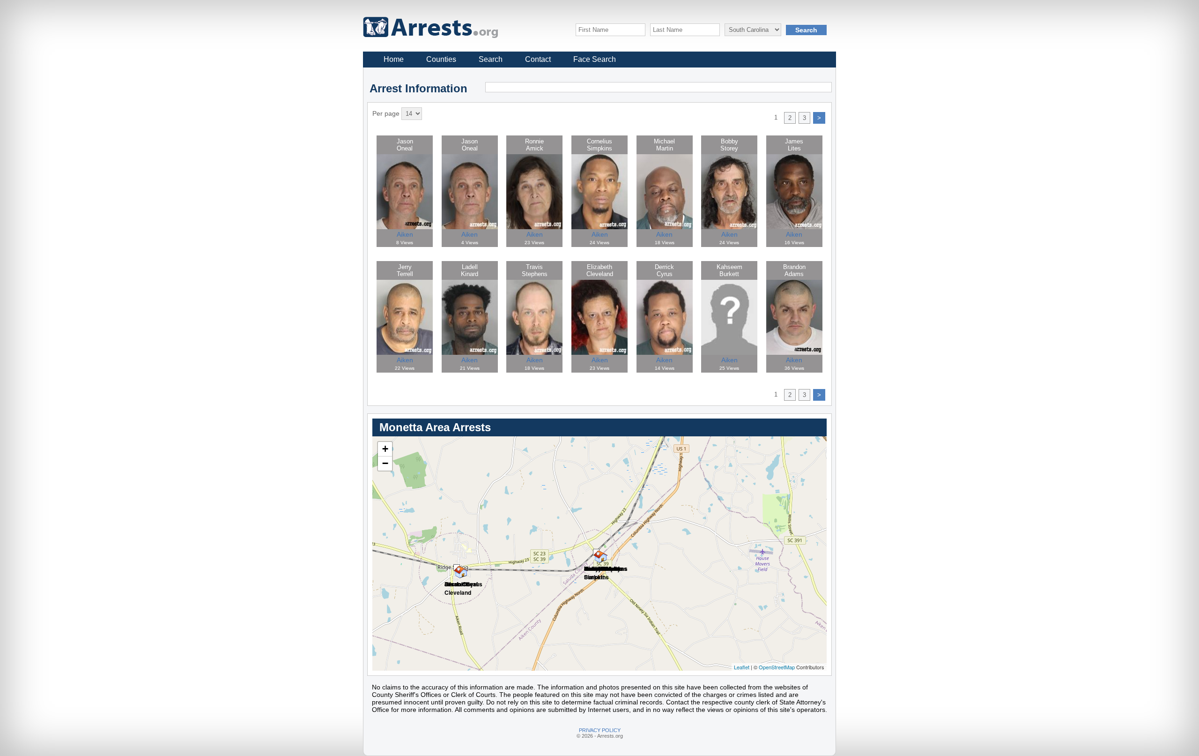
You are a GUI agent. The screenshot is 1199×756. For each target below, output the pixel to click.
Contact (538, 59)
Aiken (405, 234)
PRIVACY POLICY (600, 730)
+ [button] (385, 449)
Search (491, 59)
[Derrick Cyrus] (456, 567)
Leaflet (741, 667)
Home (394, 59)
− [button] (385, 463)
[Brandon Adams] (596, 552)
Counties (441, 59)
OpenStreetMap (777, 667)
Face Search (594, 59)
